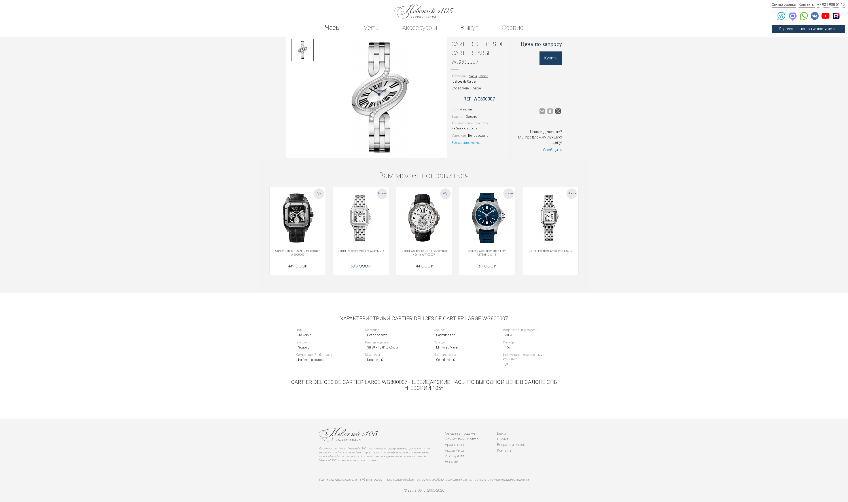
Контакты (807, 4)
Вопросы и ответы (511, 445)
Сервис (512, 27)
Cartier (483, 76)
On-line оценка (784, 4)
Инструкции (454, 456)
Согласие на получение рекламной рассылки (502, 479)
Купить (550, 58)
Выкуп (469, 27)
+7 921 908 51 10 (831, 4)
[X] (558, 111)
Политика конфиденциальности (338, 479)
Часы (333, 27)
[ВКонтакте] (542, 111)
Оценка (502, 439)
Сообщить (552, 150)
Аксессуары (419, 27)
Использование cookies (400, 479)
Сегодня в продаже (460, 433)
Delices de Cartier (464, 81)
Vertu (371, 27)
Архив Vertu (454, 450)
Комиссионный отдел (461, 439)
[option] (303, 50)
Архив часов (455, 445)
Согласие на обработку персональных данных (444, 479)
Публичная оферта (371, 479)
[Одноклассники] (550, 111)
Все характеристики (466, 142)
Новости (451, 462)
